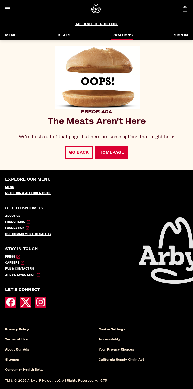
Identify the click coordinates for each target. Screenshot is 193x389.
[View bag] (185, 8)
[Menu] (7, 8)
